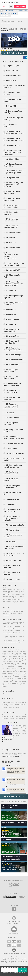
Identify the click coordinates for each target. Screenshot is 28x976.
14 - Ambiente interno (14, 145)
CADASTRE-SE (23, 965)
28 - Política (10, 238)
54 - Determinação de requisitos (13, 398)
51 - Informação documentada (11, 377)
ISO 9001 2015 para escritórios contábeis (18, 784)
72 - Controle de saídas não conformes (13, 510)
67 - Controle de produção (11, 480)
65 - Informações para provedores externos (13, 466)
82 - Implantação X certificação (12, 573)
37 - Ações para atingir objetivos (13, 297)
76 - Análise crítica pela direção (13, 536)
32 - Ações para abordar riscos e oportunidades (14, 264)
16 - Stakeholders (12, 159)
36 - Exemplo (11, 291)
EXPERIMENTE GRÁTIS (14, 53)
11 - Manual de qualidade (10, 126)
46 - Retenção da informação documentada (13, 349)
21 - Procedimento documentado (12, 192)
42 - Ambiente (11, 324)
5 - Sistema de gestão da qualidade (14, 86)
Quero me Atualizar (20, 6)
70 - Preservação (12, 499)
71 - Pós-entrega (12, 504)
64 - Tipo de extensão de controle (14, 459)
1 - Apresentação (12, 66)
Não (11, 6)
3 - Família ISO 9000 (13, 75)
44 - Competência (12, 336)
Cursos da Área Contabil (21, 10)
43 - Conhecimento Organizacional (12, 330)
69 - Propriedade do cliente (12, 493)
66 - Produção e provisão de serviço (11, 473)
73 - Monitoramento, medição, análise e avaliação (12, 518)
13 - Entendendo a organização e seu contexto (14, 139)
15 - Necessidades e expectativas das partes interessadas (12, 152)
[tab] (14, 65)
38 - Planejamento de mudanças (13, 303)
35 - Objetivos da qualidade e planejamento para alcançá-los (13, 284)
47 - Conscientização (14, 355)
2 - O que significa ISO (14, 70)
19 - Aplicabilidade (13, 178)
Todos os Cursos (9, 10)
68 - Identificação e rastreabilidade (12, 487)
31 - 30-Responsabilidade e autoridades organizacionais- (11, 255)
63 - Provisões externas (15, 453)
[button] (1, 53)
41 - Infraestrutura (12, 319)
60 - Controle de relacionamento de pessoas (14, 437)
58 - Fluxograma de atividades (12, 424)
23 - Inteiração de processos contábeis (11, 206)
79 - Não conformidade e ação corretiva (14, 555)
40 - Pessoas (11, 314)
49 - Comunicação (13, 365)
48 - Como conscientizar (15, 360)
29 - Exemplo (11, 243)
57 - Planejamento (13, 418)
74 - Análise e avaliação (15, 525)
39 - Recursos (11, 309)
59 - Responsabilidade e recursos (14, 430)
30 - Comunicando (13, 248)
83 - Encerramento (13, 579)
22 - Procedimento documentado (12, 199)
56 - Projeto (10, 413)
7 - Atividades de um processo (12, 100)
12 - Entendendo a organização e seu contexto (14, 132)
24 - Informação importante (11, 213)
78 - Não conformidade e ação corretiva (14, 548)
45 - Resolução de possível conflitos (12, 342)
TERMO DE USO (5, 973)
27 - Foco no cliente (13, 233)
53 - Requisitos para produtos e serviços (12, 391)
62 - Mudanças (11, 448)
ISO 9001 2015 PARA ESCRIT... (9, 13)
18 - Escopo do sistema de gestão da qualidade (13, 172)
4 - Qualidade (11, 80)
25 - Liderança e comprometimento (11, 220)
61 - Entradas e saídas (14, 443)
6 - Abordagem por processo (12, 93)
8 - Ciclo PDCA (11, 106)
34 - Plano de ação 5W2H (12, 276)
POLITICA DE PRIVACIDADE (15, 973)
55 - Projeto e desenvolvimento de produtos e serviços (11, 406)
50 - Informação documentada (11, 371)
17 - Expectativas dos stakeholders (13, 165)
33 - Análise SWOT (13, 270)
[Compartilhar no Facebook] (24, 57)
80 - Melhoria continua (14, 560)
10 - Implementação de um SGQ (13, 119)
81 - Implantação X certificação (12, 566)
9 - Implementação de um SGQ (13, 112)
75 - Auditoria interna (13, 530)
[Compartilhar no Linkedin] (26, 57)
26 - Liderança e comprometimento (11, 227)
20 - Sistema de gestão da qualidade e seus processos (13, 184)
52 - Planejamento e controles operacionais (12, 384)
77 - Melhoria (11, 542)
